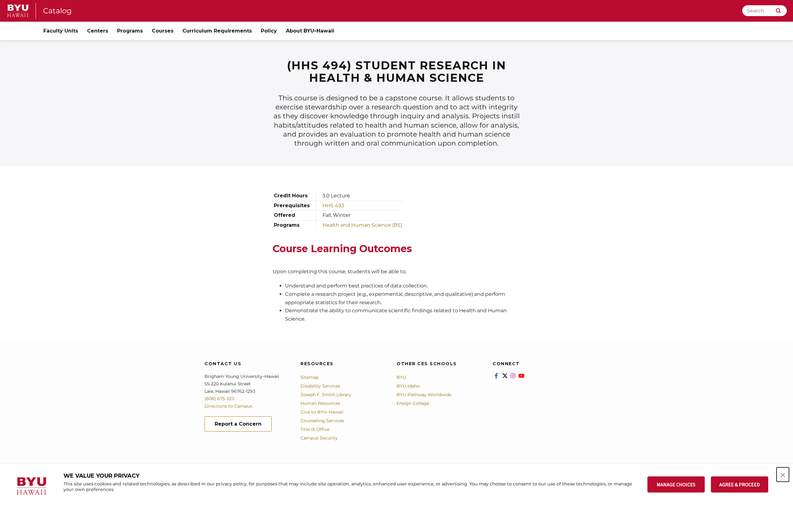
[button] (783, 474)
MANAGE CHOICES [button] (676, 484)
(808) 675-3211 (219, 398)
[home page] (18, 11)
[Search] (778, 10)
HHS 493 (333, 205)
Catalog (57, 10)
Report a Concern (238, 424)
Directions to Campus (228, 406)
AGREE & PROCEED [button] (739, 484)
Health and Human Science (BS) (362, 225)
